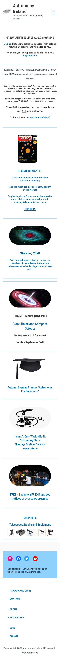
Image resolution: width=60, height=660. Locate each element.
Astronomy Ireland (23, 8)
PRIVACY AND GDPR (20, 590)
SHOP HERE (30, 517)
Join (6, 43)
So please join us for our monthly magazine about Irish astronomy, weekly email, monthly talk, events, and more (30, 199)
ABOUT (13, 609)
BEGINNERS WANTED (30, 170)
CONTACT (15, 598)
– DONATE (13, 636)
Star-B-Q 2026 (30, 253)
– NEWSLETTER (16, 617)
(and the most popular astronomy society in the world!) (30, 188)
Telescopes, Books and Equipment (30, 524)
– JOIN (11, 628)
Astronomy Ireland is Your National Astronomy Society (30, 179)
